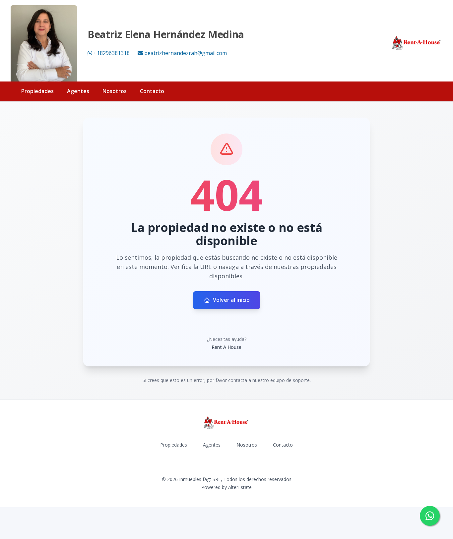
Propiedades (37, 91)
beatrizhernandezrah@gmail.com (185, 53)
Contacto (152, 91)
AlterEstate (240, 487)
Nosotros (114, 91)
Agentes (78, 91)
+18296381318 (112, 53)
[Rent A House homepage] (416, 43)
